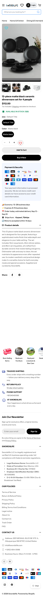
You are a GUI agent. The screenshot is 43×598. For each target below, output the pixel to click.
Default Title (8, 122)
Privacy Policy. (10, 441)
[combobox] (21, 12)
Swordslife (12, 594)
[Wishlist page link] (22, 5)
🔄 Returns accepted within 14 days (16, 221)
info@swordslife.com (13, 545)
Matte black (8, 134)
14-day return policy (15, 388)
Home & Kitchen (17, 21)
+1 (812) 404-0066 (12, 549)
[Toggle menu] (3, 5)
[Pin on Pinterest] (19, 275)
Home (4, 21)
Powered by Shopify (26, 594)
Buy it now (21, 157)
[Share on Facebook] (12, 275)
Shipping (15, 106)
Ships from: (17, 217)
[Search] (38, 12)
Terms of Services (33, 438)
